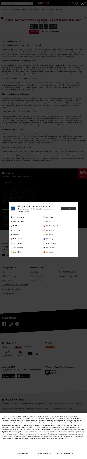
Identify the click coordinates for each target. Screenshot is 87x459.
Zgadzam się (22, 453)
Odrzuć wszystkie (43, 453)
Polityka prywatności (60, 438)
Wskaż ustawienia (65, 453)
